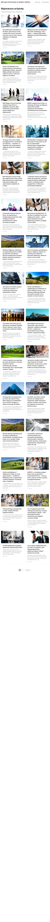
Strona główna (45, 2)
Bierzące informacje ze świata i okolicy (15, 2)
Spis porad (37, 2)
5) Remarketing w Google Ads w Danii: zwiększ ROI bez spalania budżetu (12, 510)
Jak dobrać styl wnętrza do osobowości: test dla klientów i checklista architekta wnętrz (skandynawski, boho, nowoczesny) (37, 70)
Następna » (28, 570)
